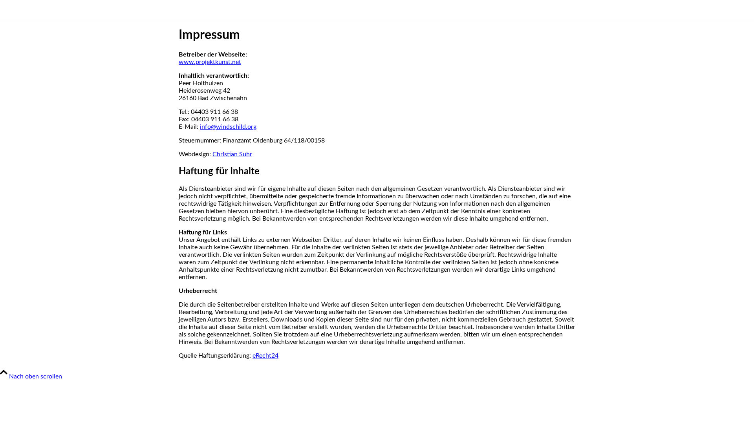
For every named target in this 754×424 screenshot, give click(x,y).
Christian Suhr (232, 154)
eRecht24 (265, 356)
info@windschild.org (228, 127)
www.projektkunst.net (210, 62)
